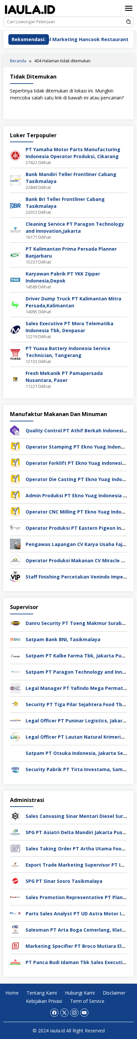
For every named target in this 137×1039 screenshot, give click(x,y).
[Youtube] (84, 1012)
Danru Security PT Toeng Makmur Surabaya (78, 623)
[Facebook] (54, 1012)
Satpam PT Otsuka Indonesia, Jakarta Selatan (81, 753)
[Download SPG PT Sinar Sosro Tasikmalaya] (15, 880)
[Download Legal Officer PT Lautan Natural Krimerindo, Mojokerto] (15, 736)
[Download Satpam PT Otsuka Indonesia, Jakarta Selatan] (15, 752)
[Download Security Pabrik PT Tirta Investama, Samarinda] (15, 768)
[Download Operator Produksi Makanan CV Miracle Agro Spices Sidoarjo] (15, 560)
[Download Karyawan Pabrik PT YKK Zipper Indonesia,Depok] (15, 279)
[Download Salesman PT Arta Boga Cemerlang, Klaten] (15, 929)
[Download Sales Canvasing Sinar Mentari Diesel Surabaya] (15, 815)
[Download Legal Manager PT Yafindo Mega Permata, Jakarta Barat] (15, 687)
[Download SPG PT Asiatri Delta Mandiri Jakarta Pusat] (15, 831)
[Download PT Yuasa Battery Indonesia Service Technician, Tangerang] (15, 354)
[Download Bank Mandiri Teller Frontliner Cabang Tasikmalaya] (15, 180)
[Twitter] (64, 1012)
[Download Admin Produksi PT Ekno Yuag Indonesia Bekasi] (15, 495)
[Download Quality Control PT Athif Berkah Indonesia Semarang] (15, 430)
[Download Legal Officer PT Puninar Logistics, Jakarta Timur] (15, 720)
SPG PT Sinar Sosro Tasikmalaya (64, 881)
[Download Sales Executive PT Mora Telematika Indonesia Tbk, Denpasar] (15, 329)
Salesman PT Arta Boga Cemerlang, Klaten (77, 930)
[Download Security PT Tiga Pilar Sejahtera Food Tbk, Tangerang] (15, 704)
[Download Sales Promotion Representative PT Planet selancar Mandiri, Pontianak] (15, 896)
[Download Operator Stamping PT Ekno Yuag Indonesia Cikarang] (15, 446)
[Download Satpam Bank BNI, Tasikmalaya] (15, 639)
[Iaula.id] (30, 9)
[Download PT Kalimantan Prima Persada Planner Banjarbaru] (15, 254)
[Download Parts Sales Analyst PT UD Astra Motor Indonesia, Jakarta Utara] (15, 913)
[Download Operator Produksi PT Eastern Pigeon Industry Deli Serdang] (15, 527)
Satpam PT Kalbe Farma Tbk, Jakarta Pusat (77, 655)
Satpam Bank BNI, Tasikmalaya (63, 639)
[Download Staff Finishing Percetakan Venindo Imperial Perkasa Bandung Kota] (15, 576)
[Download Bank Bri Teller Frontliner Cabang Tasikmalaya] (15, 205)
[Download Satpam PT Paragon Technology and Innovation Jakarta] (15, 671)
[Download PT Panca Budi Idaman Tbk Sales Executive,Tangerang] (15, 961)
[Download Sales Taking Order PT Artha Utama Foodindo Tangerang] (15, 848)
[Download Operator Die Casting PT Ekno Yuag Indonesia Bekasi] (15, 478)
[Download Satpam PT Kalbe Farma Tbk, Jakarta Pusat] (15, 655)
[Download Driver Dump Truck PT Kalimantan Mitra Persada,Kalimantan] (15, 304)
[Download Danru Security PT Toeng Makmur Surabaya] (15, 622)
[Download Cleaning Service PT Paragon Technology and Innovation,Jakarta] (15, 229)
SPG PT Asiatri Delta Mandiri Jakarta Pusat (77, 832)
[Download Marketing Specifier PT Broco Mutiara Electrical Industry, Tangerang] (15, 945)
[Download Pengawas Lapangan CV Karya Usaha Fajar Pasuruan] (15, 543)
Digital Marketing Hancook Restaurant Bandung (81, 39)
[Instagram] (74, 1012)
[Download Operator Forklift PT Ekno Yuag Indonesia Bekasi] (15, 462)
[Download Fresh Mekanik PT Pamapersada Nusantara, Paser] (15, 379)
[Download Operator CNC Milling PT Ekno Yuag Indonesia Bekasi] (15, 511)
